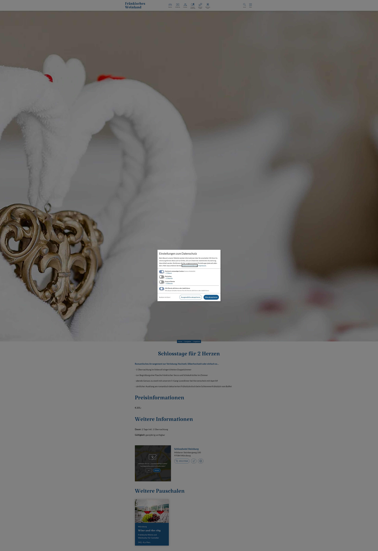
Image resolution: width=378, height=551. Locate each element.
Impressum (202, 266)
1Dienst (168, 273)
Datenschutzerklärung (189, 266)
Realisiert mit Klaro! (164, 297)
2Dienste (169, 278)
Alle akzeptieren (211, 297)
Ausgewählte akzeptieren (190, 297)
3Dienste (169, 283)
